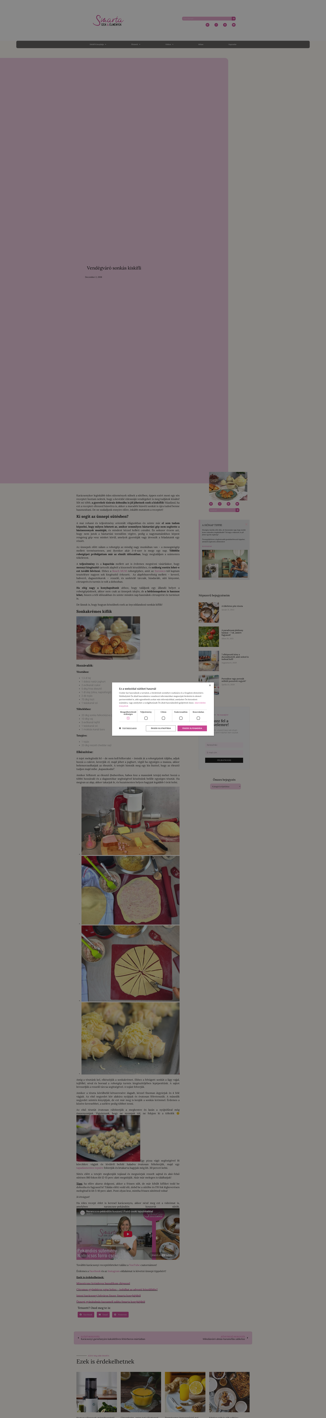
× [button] (210, 685)
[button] (128, 728)
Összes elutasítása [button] (161, 728)
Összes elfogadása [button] (192, 728)
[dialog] (163, 709)
